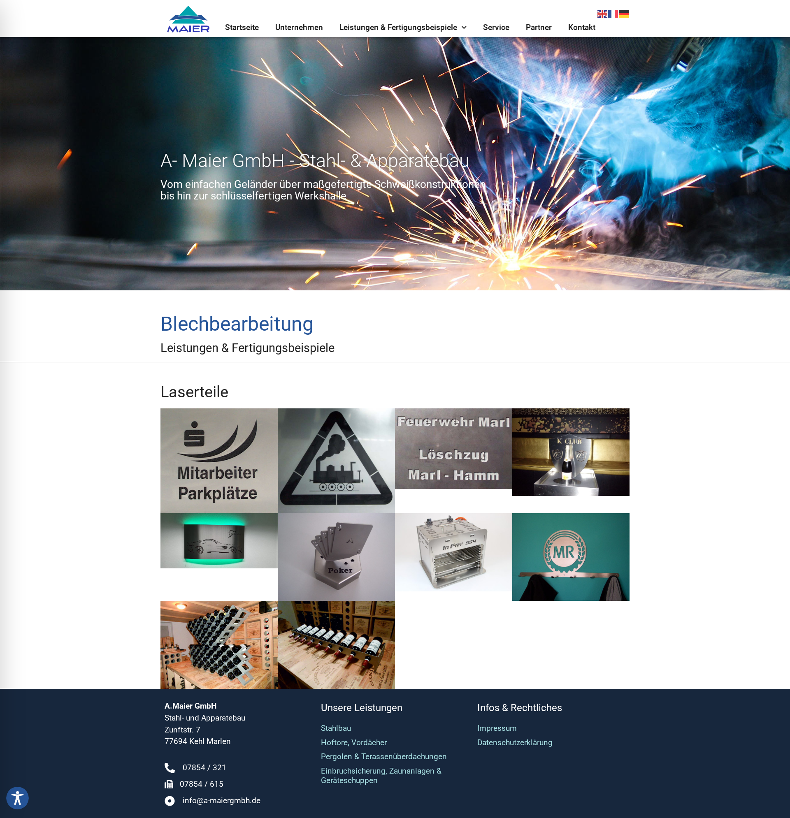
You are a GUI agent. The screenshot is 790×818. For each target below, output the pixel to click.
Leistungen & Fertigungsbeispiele (398, 27)
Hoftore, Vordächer (354, 742)
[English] (602, 13)
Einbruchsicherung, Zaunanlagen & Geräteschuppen (381, 775)
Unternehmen (299, 27)
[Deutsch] (624, 13)
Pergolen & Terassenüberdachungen (384, 756)
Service (496, 27)
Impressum (497, 728)
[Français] (613, 13)
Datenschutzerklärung (515, 742)
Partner (539, 27)
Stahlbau (336, 728)
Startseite (242, 27)
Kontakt (581, 27)
